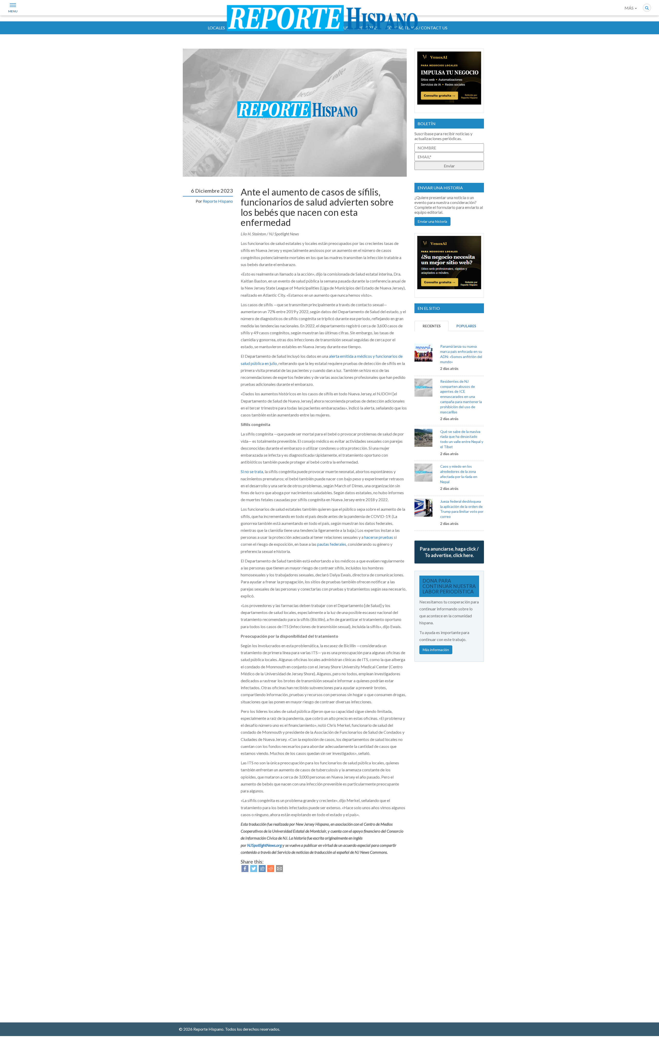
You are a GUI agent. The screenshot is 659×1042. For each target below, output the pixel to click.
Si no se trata (252, 471)
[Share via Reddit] (270, 868)
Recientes (432, 326)
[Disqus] (324, 944)
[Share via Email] (279, 868)
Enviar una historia (432, 221)
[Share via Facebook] (244, 868)
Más (629, 7)
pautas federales (331, 544)
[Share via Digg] (262, 868)
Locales (216, 27)
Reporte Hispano (218, 201)
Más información (436, 649)
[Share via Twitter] (253, 868)
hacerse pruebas (378, 537)
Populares (466, 326)
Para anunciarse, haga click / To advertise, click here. (449, 552)
